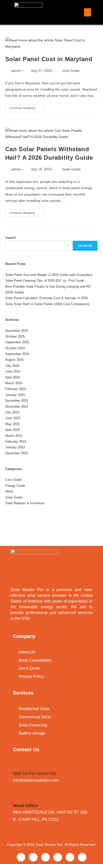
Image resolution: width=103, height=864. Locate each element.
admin (16, 71)
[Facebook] (21, 857)
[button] (87, 12)
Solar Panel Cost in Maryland (48, 59)
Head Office (25, 805)
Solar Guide (71, 169)
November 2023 (16, 406)
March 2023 (13, 436)
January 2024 (15, 395)
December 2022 (16, 453)
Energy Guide (15, 486)
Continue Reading (27, 107)
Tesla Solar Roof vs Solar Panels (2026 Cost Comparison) (47, 304)
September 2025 (17, 342)
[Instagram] (70, 857)
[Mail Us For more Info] (16, 765)
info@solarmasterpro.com (35, 780)
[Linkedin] (45, 857)
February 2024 (15, 389)
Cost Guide (71, 71)
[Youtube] (82, 857)
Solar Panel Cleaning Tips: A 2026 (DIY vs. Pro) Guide (44, 280)
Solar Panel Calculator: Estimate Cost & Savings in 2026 (46, 298)
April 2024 (12, 377)
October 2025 (15, 336)
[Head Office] (16, 797)
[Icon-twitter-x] (33, 857)
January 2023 (15, 447)
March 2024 (13, 383)
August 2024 (14, 360)
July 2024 (12, 366)
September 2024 (17, 354)
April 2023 (12, 430)
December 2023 (16, 400)
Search (10, 238)
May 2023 (12, 424)
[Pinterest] (58, 857)
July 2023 (12, 412)
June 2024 (12, 371)
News (9, 491)
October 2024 (15, 348)
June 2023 (12, 418)
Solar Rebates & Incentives (25, 503)
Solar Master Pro (49, 845)
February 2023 (15, 441)
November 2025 (16, 331)
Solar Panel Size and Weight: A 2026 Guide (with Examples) (48, 275)
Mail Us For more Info (34, 773)
